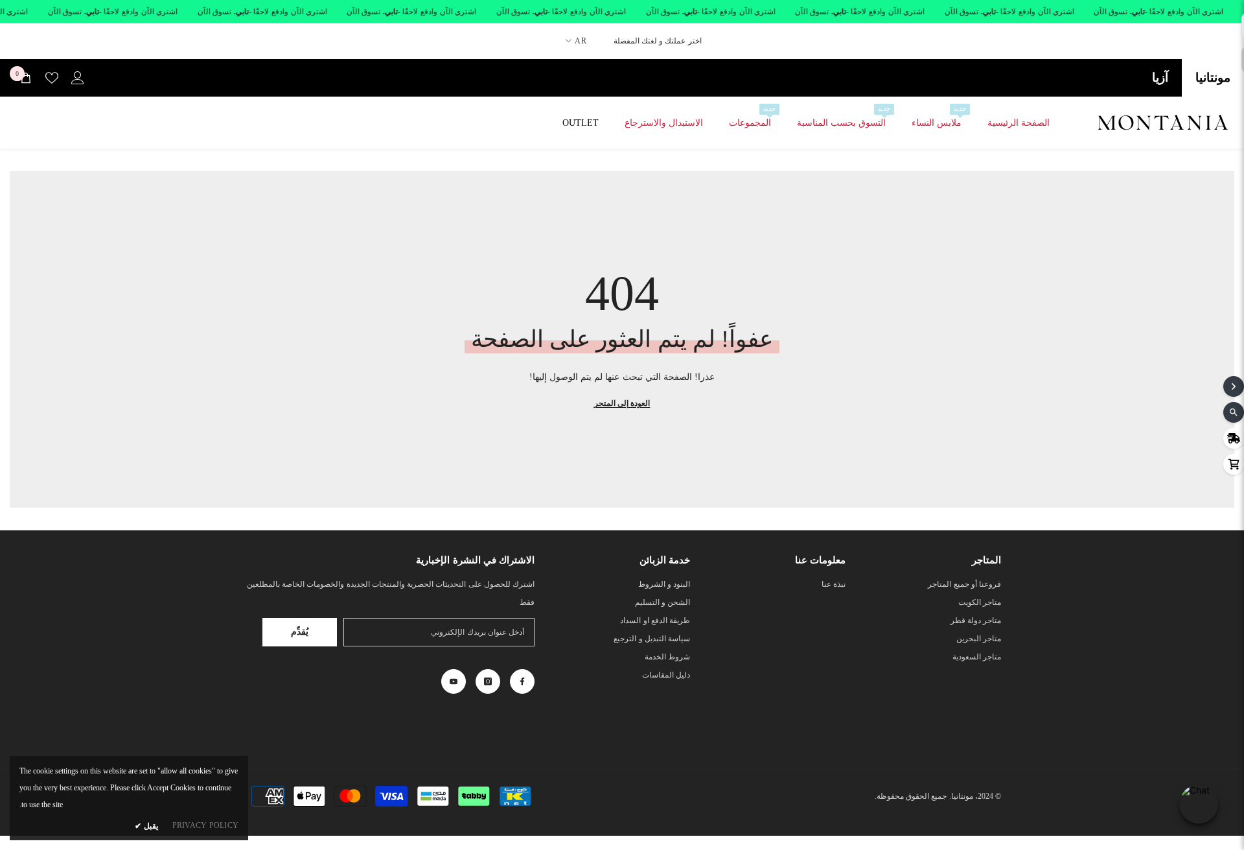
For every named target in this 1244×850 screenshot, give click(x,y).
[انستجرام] (488, 681)
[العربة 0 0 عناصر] (25, 77)
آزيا (1160, 77)
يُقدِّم (299, 632)
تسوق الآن (1111, 11)
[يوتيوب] (453, 681)
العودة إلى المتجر (622, 403)
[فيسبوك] (522, 681)
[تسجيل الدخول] (77, 77)
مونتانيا (1212, 77)
